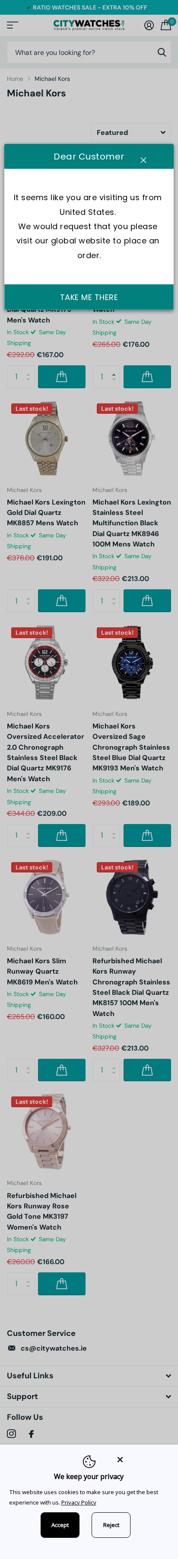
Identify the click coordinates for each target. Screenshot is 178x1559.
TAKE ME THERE (89, 297)
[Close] (142, 1459)
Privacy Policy (78, 1502)
